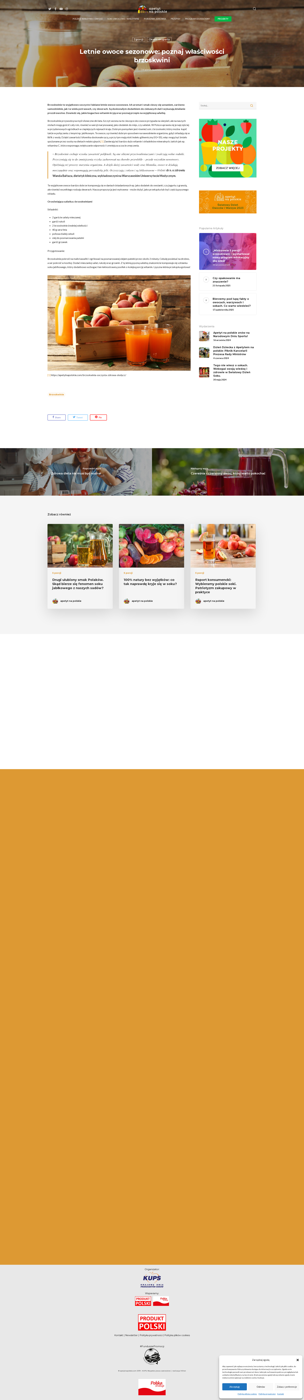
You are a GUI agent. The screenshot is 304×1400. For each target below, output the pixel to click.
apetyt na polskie (153, 69)
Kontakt (280, 1394)
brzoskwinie (56, 394)
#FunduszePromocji (152, 1346)
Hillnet (183, 1371)
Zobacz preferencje (287, 1386)
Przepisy (175, 19)
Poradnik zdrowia (155, 19)
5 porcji (138, 39)
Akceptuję (234, 1386)
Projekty (223, 19)
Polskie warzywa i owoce (88, 19)
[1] (102, 141)
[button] (297, 1359)
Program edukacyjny (197, 19)
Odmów (261, 1386)
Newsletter (131, 1335)
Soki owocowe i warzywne (123, 19)
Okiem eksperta (159, 39)
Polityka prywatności (267, 1394)
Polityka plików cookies (247, 1394)
